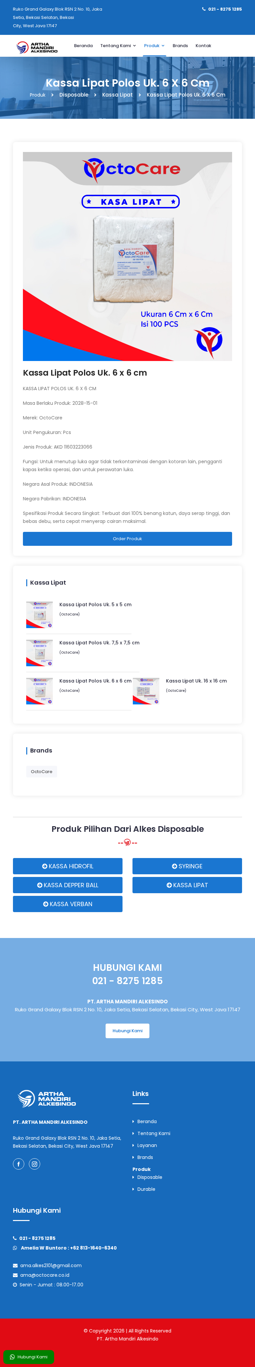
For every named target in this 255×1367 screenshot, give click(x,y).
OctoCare (41, 771)
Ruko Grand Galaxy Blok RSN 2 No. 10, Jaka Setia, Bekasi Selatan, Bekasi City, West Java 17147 (57, 17)
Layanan (147, 1145)
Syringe (190, 866)
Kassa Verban (70, 904)
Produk (152, 45)
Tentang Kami (116, 45)
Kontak (203, 45)
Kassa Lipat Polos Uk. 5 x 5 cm (95, 605)
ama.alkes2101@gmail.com (50, 1265)
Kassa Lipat (190, 885)
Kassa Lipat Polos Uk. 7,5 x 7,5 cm (99, 643)
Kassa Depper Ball (70, 885)
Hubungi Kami (32, 1357)
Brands (180, 45)
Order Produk (127, 539)
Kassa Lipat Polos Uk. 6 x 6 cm (85, 373)
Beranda (83, 45)
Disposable (149, 1177)
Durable (146, 1189)
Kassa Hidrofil (70, 866)
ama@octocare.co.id (43, 1275)
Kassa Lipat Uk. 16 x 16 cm (196, 681)
